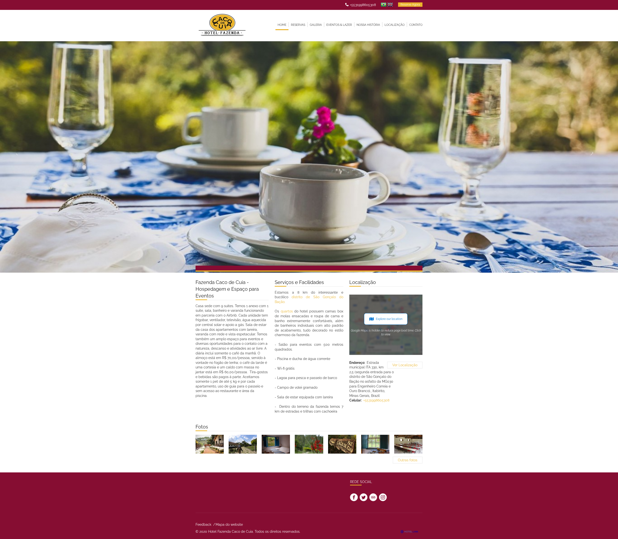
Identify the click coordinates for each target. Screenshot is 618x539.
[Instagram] (383, 497)
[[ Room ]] (276, 444)
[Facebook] (354, 497)
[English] (390, 4)
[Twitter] (363, 497)
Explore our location (389, 319)
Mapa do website (229, 524)
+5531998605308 (363, 5)
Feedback (203, 524)
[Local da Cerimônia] (210, 444)
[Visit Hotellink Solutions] (411, 531)
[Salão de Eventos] (408, 444)
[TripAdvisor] (373, 497)
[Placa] (342, 444)
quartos (287, 311)
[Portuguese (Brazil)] (383, 4)
